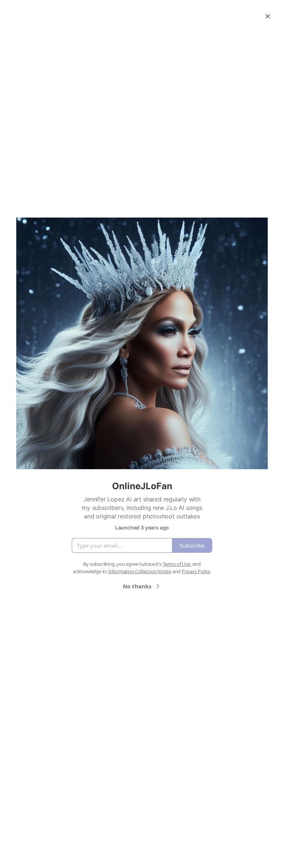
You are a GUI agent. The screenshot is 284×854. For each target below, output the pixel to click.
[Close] (267, 16)
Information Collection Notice (139, 571)
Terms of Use (176, 564)
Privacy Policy (196, 571)
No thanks (137, 586)
